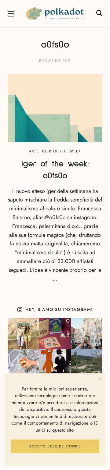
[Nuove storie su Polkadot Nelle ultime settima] (23, 333)
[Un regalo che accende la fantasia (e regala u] (23, 365)
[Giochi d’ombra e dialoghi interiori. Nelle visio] (55, 365)
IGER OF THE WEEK (61, 151)
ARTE (34, 151)
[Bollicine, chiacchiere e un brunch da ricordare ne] (86, 365)
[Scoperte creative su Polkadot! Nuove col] (86, 333)
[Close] (100, 378)
